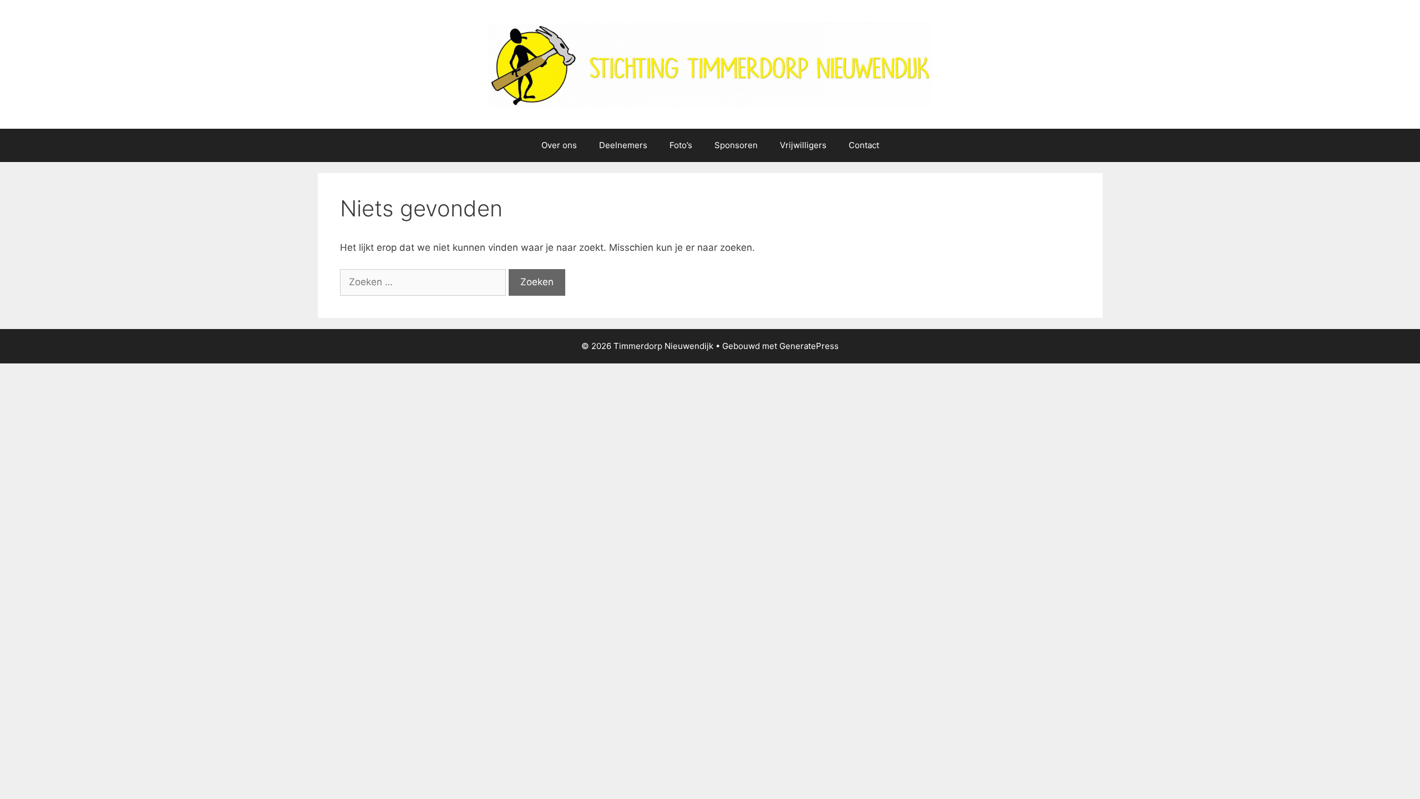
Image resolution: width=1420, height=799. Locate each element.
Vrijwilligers (803, 145)
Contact (864, 145)
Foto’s (681, 145)
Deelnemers (623, 145)
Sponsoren (736, 145)
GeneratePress (809, 346)
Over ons (559, 145)
